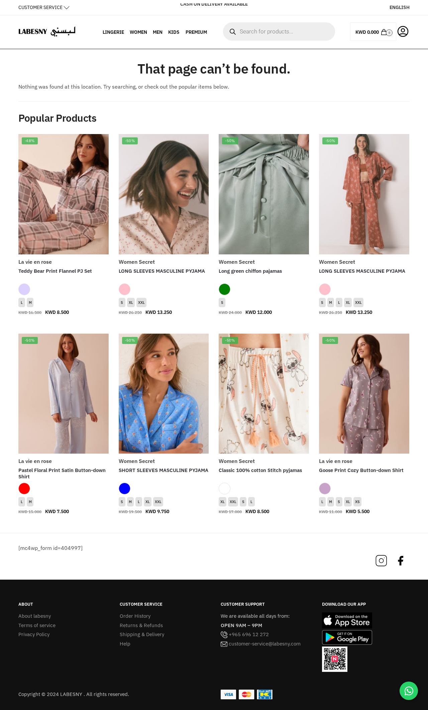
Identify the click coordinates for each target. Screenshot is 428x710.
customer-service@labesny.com (264, 643)
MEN (158, 32)
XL (131, 302)
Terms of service (37, 625)
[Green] (224, 289)
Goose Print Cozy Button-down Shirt (361, 470)
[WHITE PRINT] (224, 488)
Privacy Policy (33, 634)
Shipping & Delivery (142, 634)
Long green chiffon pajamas (250, 271)
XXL (141, 302)
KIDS (174, 32)
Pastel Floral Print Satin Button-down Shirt (62, 473)
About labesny (34, 616)
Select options (63, 326)
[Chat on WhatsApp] (409, 691)
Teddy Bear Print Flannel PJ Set (55, 271)
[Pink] (124, 289)
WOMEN (138, 32)
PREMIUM (196, 32)
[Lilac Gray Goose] (325, 488)
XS (357, 501)
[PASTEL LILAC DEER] (24, 289)
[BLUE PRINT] (124, 488)
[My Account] (403, 30)
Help (125, 643)
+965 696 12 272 (248, 634)
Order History (135, 616)
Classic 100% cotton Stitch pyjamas (260, 470)
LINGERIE (113, 32)
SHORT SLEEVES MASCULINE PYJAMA (163, 470)
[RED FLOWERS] (24, 488)
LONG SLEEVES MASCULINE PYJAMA (162, 271)
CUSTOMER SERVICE (40, 7)
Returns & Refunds (141, 625)
